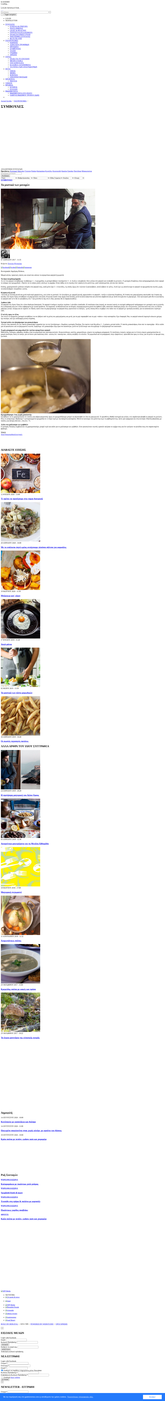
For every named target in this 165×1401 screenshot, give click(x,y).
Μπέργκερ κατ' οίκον (10, 596)
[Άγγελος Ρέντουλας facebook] (5, 267)
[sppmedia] (6, 1291)
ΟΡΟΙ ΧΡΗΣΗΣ (61, 1324)
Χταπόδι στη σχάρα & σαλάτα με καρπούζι (20, 1201)
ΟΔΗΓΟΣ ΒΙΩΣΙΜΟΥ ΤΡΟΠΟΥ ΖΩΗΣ (24, 95)
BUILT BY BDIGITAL (9, 1324)
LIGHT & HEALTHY (18, 30)
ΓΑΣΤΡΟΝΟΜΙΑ (11, 40)
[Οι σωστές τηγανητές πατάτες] (20, 735)
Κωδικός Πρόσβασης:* (9, 1373)
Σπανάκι (70, 171)
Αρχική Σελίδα (6, 101)
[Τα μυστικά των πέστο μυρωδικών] (20, 686)
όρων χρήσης (15, 1377)
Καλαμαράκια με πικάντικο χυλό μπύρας (19, 1184)
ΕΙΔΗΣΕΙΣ (14, 43)
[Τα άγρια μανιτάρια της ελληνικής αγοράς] (20, 1031)
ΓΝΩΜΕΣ (13, 53)
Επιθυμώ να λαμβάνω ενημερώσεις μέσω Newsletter (22, 1370)
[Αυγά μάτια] (20, 638)
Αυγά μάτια (6, 644)
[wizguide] (9, 1310)
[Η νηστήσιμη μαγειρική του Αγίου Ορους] (20, 789)
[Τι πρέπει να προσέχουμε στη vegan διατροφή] (20, 492)
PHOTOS (13, 81)
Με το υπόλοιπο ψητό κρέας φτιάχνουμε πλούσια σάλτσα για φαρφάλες (33, 547)
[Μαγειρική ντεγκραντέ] (20, 886)
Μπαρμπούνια (87, 171)
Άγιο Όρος (5, 434)
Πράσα (33, 171)
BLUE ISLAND (16, 38)
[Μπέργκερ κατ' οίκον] (20, 589)
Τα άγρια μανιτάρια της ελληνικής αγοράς (20, 1037)
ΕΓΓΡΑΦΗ (5, 1380)
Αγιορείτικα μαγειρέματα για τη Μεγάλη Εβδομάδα (25, 843)
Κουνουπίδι (57, 171)
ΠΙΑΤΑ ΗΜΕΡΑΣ (16, 28)
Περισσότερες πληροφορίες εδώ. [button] (80, 1397)
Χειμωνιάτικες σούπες (11, 940)
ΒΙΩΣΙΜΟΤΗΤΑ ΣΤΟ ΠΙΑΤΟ (21, 93)
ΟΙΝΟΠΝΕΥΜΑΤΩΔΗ (18, 77)
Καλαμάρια (41, 171)
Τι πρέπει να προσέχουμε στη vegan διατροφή (22, 499)
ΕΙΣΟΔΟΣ (5, 1345)
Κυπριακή (13, 171)
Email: (3, 1340)
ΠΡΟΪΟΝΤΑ (10, 79)
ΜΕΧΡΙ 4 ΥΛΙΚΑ (16, 61)
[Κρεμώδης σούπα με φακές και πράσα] (20, 983)
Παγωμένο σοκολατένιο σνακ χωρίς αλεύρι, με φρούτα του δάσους (31, 1130)
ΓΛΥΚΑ (8, 57)
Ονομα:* (4, 1363)
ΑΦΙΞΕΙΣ (13, 55)
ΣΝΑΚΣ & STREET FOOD (20, 34)
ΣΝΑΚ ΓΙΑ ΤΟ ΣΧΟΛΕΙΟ (20, 59)
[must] (8, 1301)
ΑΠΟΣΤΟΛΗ (6, 1349)
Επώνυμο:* (5, 1366)
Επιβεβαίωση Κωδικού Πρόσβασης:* (14, 1375)
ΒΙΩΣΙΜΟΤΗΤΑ (11, 91)
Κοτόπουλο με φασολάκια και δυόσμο (18, 1122)
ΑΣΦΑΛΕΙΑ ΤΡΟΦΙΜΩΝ (19, 45)
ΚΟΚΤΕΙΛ (14, 75)
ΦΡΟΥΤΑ (5, 1214)
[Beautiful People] (12, 1307)
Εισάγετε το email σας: (9, 1347)
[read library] (10, 1320)
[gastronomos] (10, 1317)
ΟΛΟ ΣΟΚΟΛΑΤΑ (17, 63)
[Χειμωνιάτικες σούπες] (20, 934)
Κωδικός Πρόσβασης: (9, 1342)
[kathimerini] (10, 1305)
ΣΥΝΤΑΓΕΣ (10, 24)
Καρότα (64, 171)
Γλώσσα (28, 171)
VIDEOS (8, 83)
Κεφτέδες (48, 171)
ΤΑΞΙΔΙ (13, 51)
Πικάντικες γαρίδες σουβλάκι (14, 1210)
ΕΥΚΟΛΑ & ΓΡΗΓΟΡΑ (19, 26)
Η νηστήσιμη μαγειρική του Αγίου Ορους (20, 795)
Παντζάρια (77, 171)
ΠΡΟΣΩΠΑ (14, 47)
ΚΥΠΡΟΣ (13, 87)
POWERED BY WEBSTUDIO (42, 1324)
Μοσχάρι (21, 171)
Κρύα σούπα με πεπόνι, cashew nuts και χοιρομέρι (24, 1139)
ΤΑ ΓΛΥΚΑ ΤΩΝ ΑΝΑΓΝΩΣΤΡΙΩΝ (23, 67)
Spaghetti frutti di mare (12, 1193)
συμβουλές (12, 434)
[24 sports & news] (12, 1297)
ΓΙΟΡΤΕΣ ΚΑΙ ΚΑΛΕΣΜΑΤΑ (21, 32)
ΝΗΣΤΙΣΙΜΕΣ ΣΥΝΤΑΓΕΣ (20, 36)
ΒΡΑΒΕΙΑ (9, 85)
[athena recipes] (11, 1314)
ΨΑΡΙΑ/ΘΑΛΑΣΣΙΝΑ (9, 1180)
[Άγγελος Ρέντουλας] (5, 258)
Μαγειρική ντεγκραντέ (11, 892)
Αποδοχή (11, 1377)
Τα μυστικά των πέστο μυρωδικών (16, 693)
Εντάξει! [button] (152, 1397)
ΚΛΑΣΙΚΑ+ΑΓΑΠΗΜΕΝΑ (20, 65)
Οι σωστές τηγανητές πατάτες (14, 741)
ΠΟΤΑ (7, 69)
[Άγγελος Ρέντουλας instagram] (27, 267)
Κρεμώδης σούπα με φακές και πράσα (18, 989)
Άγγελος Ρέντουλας (15, 264)
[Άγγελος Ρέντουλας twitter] (12, 267)
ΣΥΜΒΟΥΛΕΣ (15, 49)
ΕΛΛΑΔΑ (14, 89)
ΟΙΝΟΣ (12, 71)
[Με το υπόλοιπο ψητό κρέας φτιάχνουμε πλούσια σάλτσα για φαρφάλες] (20, 541)
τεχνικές (19, 434)
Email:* (3, 1368)
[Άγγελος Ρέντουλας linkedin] (19, 267)
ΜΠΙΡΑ (13, 73)
